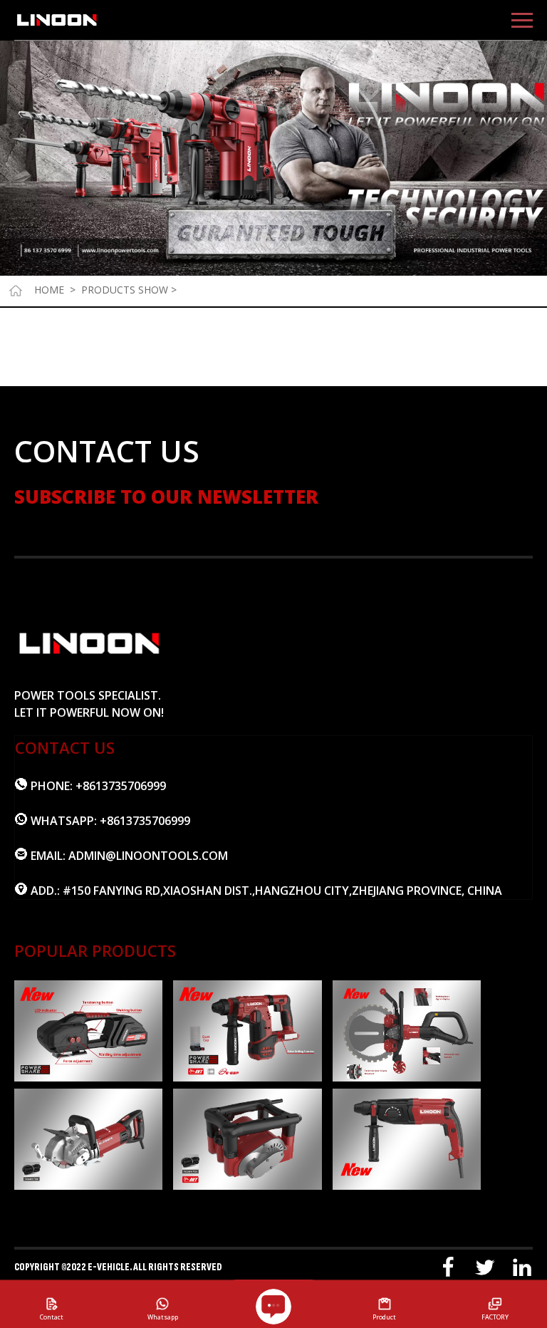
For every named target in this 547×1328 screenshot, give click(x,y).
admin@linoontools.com (148, 855)
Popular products (95, 950)
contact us (65, 747)
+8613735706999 (120, 786)
